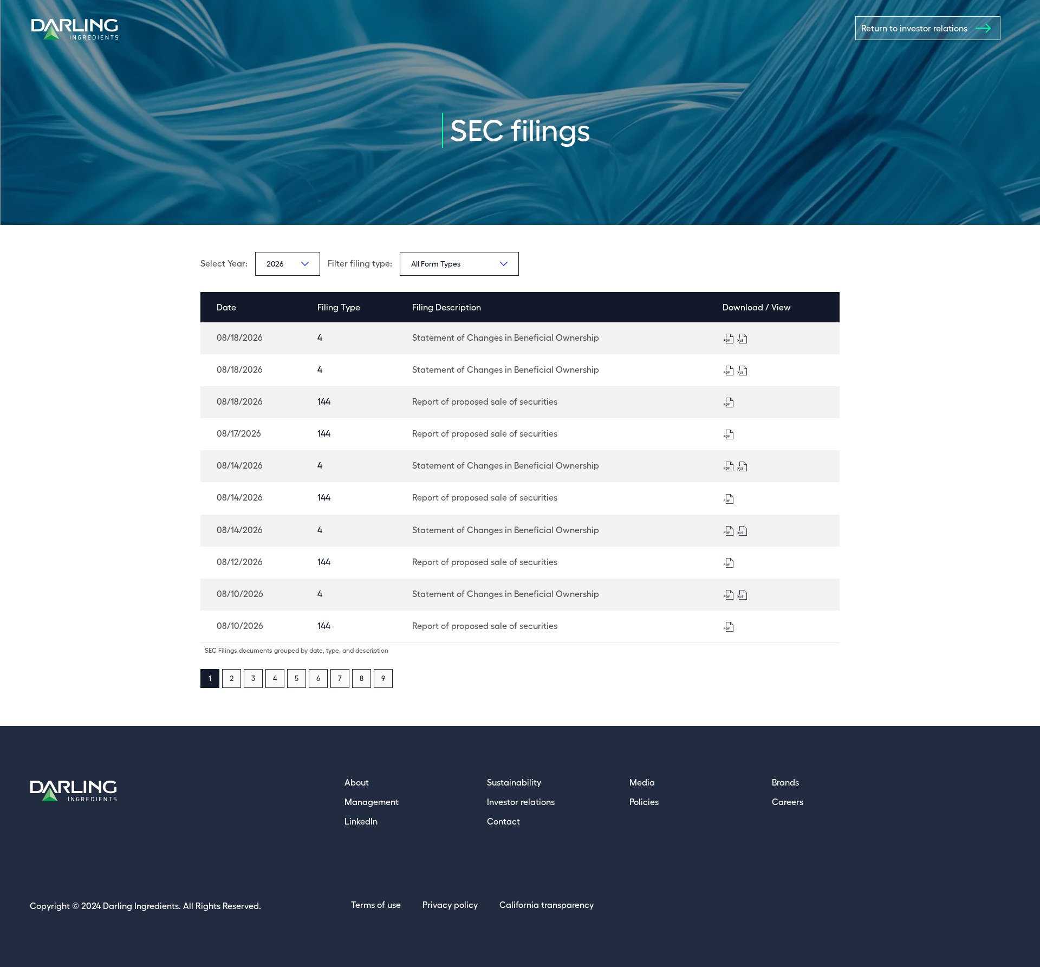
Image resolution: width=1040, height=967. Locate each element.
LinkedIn (361, 821)
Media (642, 782)
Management (371, 802)
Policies (644, 802)
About (356, 782)
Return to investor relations (914, 28)
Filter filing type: (360, 263)
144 (323, 401)
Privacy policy (450, 905)
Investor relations (521, 802)
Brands (785, 782)
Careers (787, 802)
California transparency (546, 905)
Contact (503, 821)
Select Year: (224, 263)
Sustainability (514, 782)
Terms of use (376, 905)
